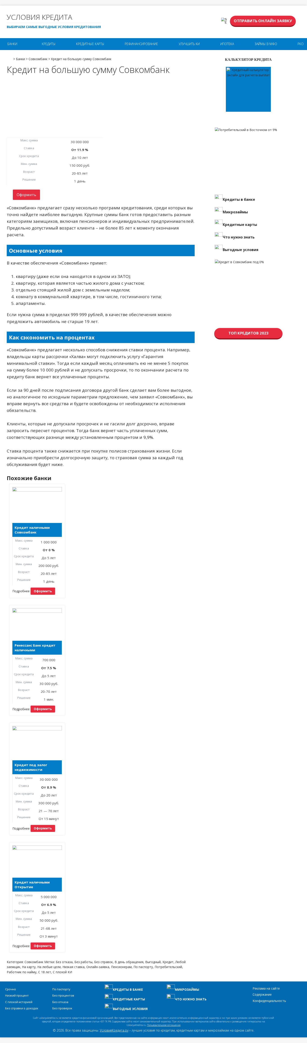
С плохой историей (18, 1002)
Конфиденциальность (269, 1001)
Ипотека (227, 44)
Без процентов (63, 995)
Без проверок (62, 1008)
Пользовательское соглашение (163, 1025)
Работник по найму (21, 972)
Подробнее (21, 591)
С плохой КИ (62, 972)
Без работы (83, 962)
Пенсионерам (121, 967)
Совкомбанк (33, 962)
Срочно (10, 989)
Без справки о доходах (21, 1008)
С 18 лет (44, 972)
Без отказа (64, 962)
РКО (301, 44)
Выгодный (153, 962)
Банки (12, 44)
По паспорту (143, 967)
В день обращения (129, 962)
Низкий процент (17, 995)
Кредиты (49, 44)
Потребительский (168, 967)
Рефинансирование (141, 44)
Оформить (26, 194)
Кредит (168, 962)
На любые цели (49, 967)
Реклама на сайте (266, 988)
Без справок (103, 962)
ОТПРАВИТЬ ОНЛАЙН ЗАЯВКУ (263, 20)
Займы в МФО (266, 44)
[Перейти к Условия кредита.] (9, 57)
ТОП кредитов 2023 (248, 333)
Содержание (262, 994)
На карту (29, 967)
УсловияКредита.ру (114, 1030)
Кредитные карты (90, 44)
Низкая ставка (73, 967)
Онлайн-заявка (97, 967)
